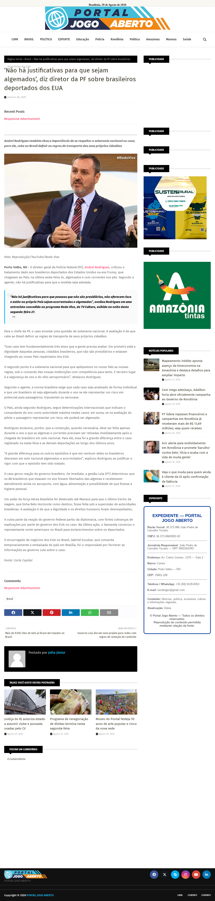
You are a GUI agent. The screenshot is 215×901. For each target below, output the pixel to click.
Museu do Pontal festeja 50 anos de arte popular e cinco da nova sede (116, 723)
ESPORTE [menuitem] (64, 39)
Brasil (28, 59)
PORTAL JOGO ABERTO (40, 895)
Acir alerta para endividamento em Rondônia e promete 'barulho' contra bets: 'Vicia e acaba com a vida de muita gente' (186, 450)
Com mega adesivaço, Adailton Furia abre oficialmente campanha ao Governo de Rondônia (186, 394)
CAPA (179, 895)
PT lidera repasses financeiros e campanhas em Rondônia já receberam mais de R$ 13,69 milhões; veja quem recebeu (184, 421)
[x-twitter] (164, 874)
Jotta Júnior (56, 653)
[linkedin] (206, 874)
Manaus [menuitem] (171, 39)
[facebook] (154, 874)
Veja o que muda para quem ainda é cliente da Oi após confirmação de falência (186, 476)
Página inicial (14, 59)
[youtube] (196, 874)
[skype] (175, 874)
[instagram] (185, 874)
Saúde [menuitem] (187, 39)
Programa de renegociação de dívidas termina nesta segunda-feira (69, 723)
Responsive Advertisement (22, 119)
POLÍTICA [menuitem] (46, 39)
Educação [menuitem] (82, 39)
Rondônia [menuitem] (117, 39)
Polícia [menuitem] (99, 39)
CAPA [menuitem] (15, 39)
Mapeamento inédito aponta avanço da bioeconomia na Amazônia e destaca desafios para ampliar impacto (186, 368)
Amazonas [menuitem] (153, 39)
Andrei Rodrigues (97, 267)
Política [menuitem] (135, 39)
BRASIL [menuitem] (29, 39)
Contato (192, 895)
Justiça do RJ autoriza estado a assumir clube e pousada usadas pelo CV (24, 723)
